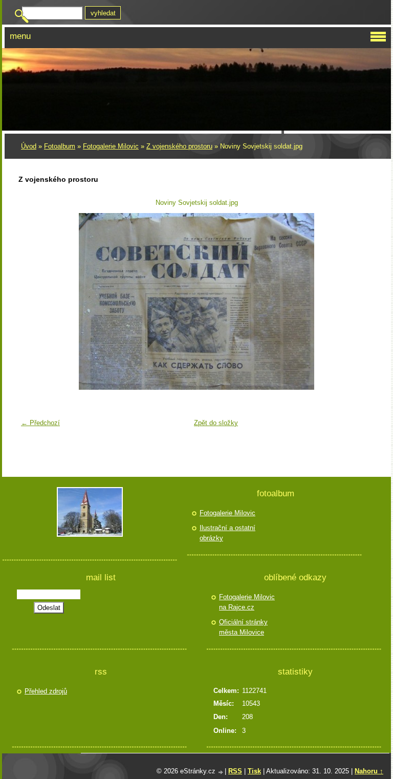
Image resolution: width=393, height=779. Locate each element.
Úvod (28, 146)
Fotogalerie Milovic (111, 146)
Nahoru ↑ (369, 771)
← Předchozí (40, 423)
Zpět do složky (216, 423)
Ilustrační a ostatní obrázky (227, 533)
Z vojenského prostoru (179, 146)
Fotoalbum (59, 146)
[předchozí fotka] (32, 301)
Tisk (254, 771)
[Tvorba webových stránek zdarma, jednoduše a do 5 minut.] (221, 772)
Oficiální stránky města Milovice (243, 627)
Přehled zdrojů (46, 691)
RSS (235, 771)
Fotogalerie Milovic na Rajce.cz (247, 602)
